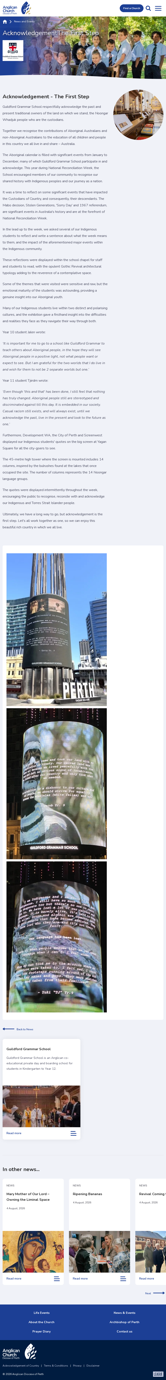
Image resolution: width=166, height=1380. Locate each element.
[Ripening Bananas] (99, 1252)
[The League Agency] (158, 1374)
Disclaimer (92, 1365)
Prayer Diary (41, 1331)
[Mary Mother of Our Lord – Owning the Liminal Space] (33, 1252)
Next (148, 1293)
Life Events (41, 1313)
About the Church (41, 1322)
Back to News (25, 1029)
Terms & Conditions (56, 1365)
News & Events (124, 1313)
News (10, 1185)
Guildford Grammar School (28, 1049)
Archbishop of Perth (124, 1322)
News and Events (24, 21)
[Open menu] (158, 8)
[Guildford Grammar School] (41, 1106)
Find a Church (131, 8)
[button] (148, 8)
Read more (13, 1133)
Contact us (124, 1331)
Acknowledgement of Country (21, 1365)
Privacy (77, 1365)
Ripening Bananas (87, 1194)
